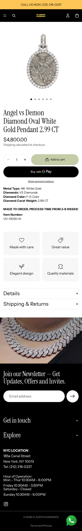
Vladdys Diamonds (45, 517)
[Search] (14, 15)
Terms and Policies (41, 525)
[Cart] (77, 15)
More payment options (41, 181)
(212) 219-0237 (20, 467)
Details (11, 293)
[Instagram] (5, 503)
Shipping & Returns (25, 304)
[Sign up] (72, 396)
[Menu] (5, 15)
